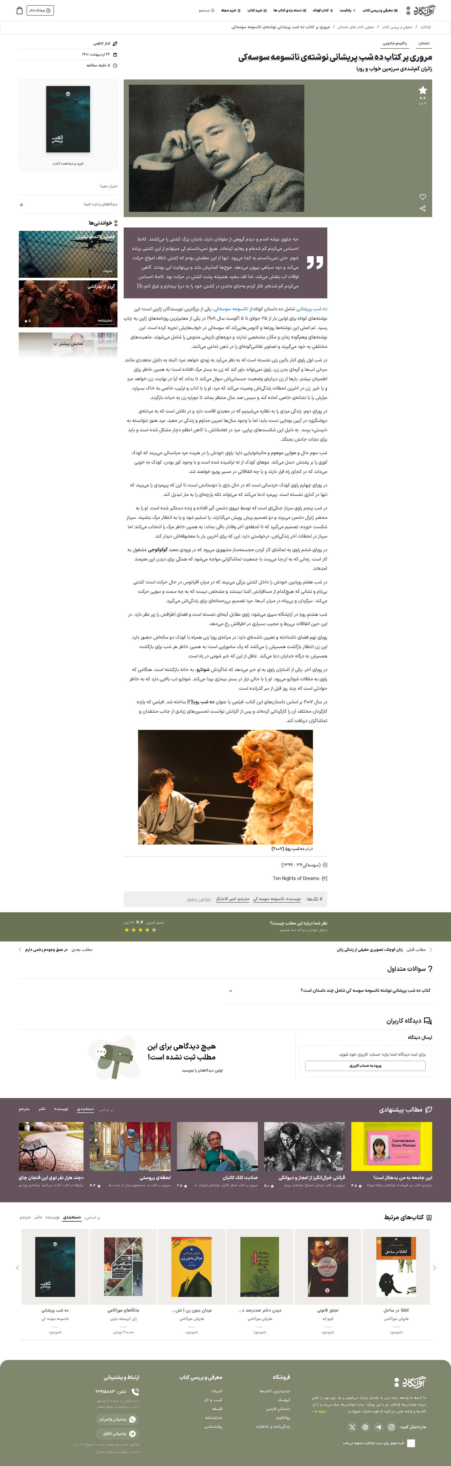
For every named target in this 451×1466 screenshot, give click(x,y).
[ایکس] (352, 1427)
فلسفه (217, 1409)
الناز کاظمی (101, 43)
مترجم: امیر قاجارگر (232, 899)
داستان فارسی (278, 1409)
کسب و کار (213, 1400)
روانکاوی (283, 1418)
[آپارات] (365, 1427)
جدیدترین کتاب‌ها (274, 1391)
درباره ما (320, 1411)
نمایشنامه (213, 1418)
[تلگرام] (378, 1427)
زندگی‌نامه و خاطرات (273, 1427)
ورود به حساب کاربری (365, 1066)
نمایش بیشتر (199, 899)
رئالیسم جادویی (395, 43)
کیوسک (284, 1400)
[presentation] (434, 1265)
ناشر (38, 1217)
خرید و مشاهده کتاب (68, 164)
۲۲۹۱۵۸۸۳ (105, 1392)
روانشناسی (213, 1427)
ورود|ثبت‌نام (37, 10)
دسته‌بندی (72, 1217)
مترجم (25, 1217)
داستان (424, 43)
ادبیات (216, 1391)
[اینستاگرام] (391, 1427)
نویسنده (53, 1217)
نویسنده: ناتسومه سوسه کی (277, 899)
